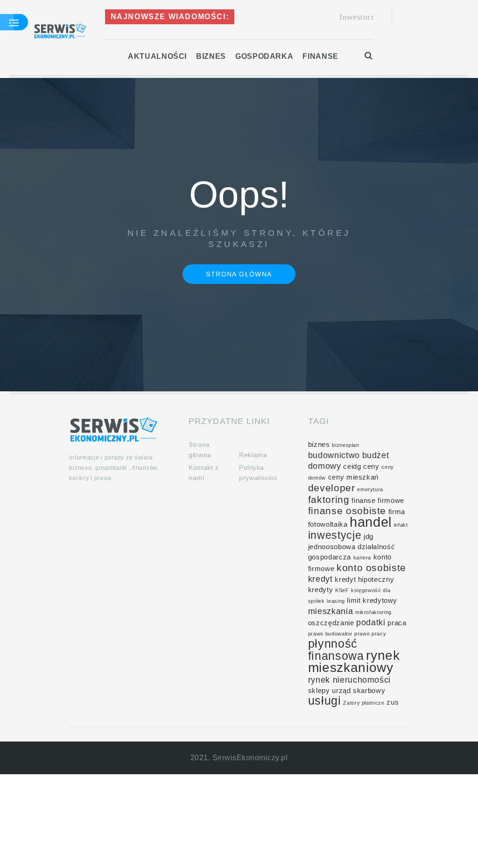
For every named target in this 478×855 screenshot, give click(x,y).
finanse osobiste (347, 510)
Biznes (211, 56)
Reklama (253, 455)
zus (393, 702)
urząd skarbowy (358, 690)
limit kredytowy (372, 600)
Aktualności (157, 56)
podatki (370, 622)
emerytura (370, 489)
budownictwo (334, 455)
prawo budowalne (330, 633)
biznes (319, 444)
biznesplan (345, 445)
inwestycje (334, 535)
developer (331, 487)
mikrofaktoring (373, 612)
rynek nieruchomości (349, 680)
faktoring (329, 499)
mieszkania (330, 611)
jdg (368, 536)
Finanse (320, 56)
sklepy (319, 690)
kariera (362, 557)
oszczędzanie (331, 623)
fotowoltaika (328, 524)
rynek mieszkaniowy (354, 661)
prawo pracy (370, 633)
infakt (401, 525)
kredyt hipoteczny (364, 579)
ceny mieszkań (353, 477)
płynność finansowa (336, 649)
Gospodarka (264, 56)
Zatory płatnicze (363, 703)
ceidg (352, 466)
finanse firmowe (377, 500)
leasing (335, 601)
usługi (324, 700)
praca (396, 623)
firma (396, 512)
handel (371, 522)
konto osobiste (371, 567)
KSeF (342, 590)
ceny (371, 466)
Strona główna (239, 274)
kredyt (320, 579)
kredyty (320, 590)
